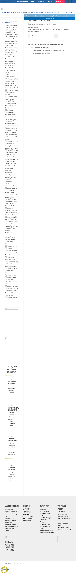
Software (26, 520)
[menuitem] (23, 1)
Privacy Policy (62, 517)
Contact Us (26, 512)
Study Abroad (27, 516)
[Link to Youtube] (73, 1)
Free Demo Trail (63, 527)
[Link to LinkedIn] (70, 1)
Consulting (26, 518)
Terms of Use (62, 515)
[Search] (14, 22)
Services (25, 514)
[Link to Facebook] (67, 1)
